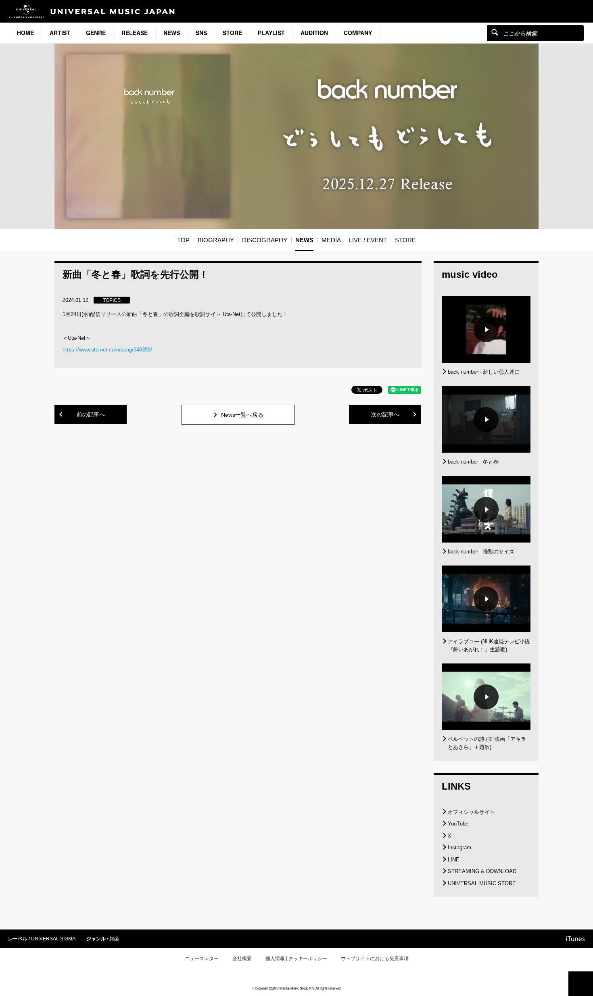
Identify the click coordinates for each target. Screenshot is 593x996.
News (171, 33)
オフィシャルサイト (471, 812)
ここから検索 (494, 32)
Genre (96, 33)
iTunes (575, 938)
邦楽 (114, 939)
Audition (314, 33)
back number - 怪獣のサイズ (481, 552)
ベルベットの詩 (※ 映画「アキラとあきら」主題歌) (487, 743)
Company (358, 33)
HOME (25, 33)
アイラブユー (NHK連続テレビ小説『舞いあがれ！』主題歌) (489, 645)
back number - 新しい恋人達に (484, 372)
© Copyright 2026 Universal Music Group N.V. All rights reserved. (296, 988)
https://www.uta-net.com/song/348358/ (107, 350)
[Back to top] (580, 983)
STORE (232, 33)
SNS (201, 33)
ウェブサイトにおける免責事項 (375, 958)
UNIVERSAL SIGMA (53, 939)
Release (134, 33)
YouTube (458, 824)
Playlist (271, 33)
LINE (453, 860)
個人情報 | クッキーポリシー (296, 958)
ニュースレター (202, 958)
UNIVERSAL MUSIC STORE (482, 883)
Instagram (459, 847)
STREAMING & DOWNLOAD (482, 871)
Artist (60, 33)
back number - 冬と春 (473, 462)
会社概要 (242, 958)
